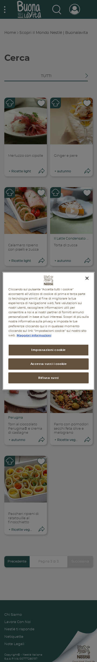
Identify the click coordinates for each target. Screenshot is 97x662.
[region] (48, 331)
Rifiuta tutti (48, 377)
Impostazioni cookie (48, 349)
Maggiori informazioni (34, 335)
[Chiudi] (87, 278)
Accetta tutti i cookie (48, 363)
